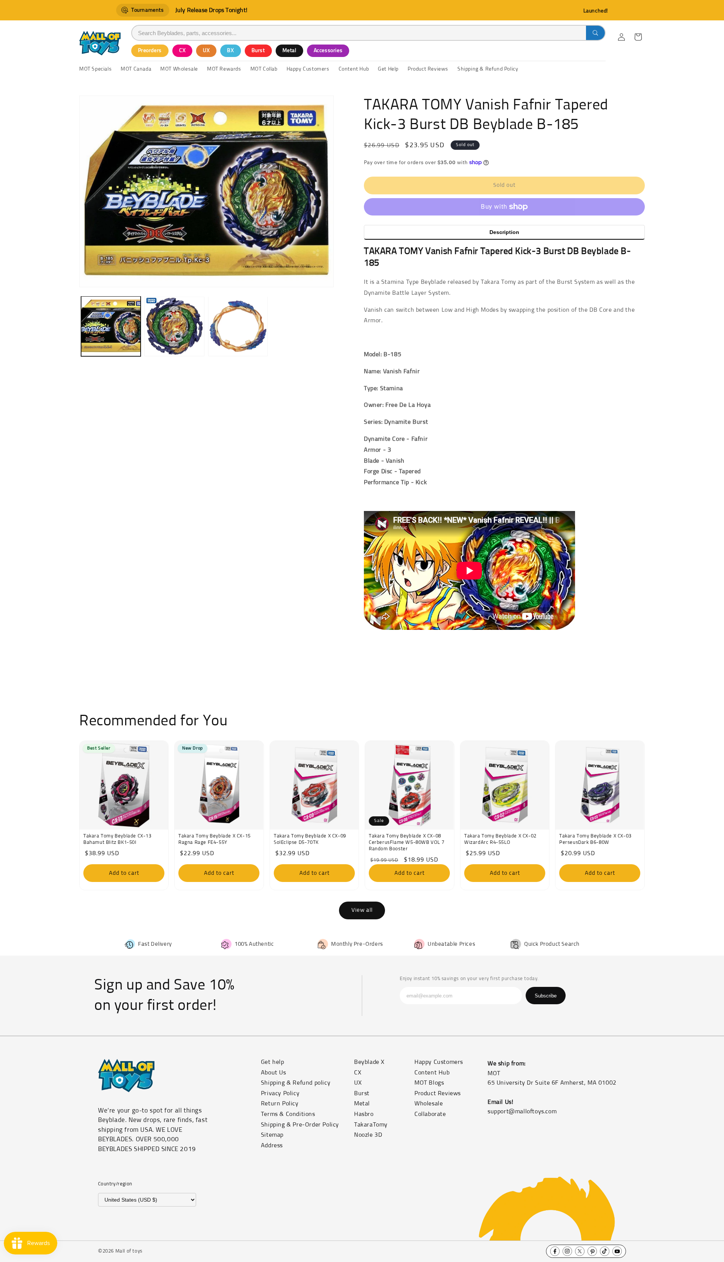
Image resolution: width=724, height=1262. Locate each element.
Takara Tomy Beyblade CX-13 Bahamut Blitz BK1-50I (117, 839)
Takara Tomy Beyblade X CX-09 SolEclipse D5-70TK (310, 839)
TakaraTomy (371, 1125)
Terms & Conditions (288, 1114)
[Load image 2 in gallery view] (174, 326)
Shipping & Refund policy (295, 1083)
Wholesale (428, 1103)
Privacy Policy (280, 1093)
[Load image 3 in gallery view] (238, 326)
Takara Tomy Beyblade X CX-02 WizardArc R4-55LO (500, 839)
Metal (289, 50)
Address (272, 1145)
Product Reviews (437, 1093)
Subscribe (546, 996)
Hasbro (364, 1114)
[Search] (595, 33)
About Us (273, 1073)
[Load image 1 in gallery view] (111, 326)
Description (504, 232)
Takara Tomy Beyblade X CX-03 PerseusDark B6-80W (595, 839)
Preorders (150, 50)
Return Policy (280, 1103)
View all (362, 910)
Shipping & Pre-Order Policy (300, 1125)
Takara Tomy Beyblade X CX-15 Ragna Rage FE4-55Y (214, 839)
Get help (272, 1062)
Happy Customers (438, 1062)
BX (230, 50)
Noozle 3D (368, 1135)
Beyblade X (369, 1062)
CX (182, 50)
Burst (258, 50)
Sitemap (272, 1135)
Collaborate (430, 1114)
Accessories (328, 50)
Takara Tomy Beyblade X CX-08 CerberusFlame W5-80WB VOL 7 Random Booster (406, 843)
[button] (638, 37)
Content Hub (432, 1073)
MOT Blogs (429, 1083)
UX (206, 50)
